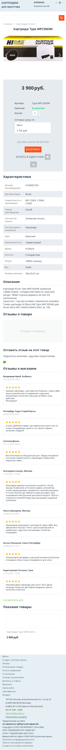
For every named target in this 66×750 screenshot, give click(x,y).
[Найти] (61, 18)
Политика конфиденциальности (18, 739)
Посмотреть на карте (16, 716)
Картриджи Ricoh (25, 23)
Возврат (6, 694)
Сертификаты (9, 691)
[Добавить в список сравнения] (33, 164)
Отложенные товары (12, 666)
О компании (8, 673)
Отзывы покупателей (13, 677)
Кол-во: (19, 113)
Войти (5, 656)
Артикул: (19, 103)
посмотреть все (13, 600)
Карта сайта (8, 687)
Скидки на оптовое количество (17, 745)
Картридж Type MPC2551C (21, 632)
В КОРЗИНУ (33, 149)
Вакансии (7, 684)
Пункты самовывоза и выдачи (17, 742)
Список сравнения (11, 670)
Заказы (6, 663)
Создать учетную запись (14, 659)
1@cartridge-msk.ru (15, 713)
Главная (8, 23)
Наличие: (20, 108)
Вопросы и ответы (11, 680)
